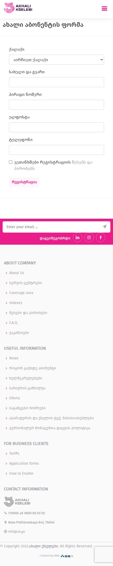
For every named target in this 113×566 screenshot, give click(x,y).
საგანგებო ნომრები (27, 408)
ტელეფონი (21, 139)
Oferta (14, 398)
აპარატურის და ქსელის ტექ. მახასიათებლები (51, 418)
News (13, 358)
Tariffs (14, 453)
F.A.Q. (13, 323)
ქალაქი (16, 49)
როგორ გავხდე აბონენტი (32, 368)
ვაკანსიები (19, 333)
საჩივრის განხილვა (27, 388)
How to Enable (21, 473)
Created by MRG (50, 555)
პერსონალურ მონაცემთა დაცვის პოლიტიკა (49, 428)
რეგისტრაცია (24, 182)
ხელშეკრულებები (25, 378)
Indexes (15, 303)
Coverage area (21, 293)
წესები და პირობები (28, 313)
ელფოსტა (19, 116)
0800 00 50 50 (34, 513)
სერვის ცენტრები (25, 283)
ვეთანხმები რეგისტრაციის (53, 165)
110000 (13, 513)
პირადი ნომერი (25, 94)
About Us (16, 273)
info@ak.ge (16, 531)
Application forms (24, 463)
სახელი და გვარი (27, 71)
